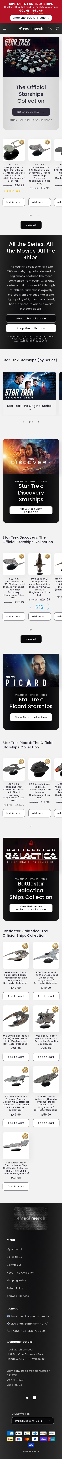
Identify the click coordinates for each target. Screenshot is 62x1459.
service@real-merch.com (36, 1316)
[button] (4, 28)
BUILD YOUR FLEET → (31, 112)
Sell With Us (14, 1257)
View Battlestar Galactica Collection (31, 908)
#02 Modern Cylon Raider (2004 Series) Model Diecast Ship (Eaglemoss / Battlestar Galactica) (16, 978)
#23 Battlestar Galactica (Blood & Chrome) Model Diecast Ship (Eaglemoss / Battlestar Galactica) (46, 1103)
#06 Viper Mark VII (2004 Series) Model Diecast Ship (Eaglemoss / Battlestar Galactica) (46, 978)
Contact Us (14, 1264)
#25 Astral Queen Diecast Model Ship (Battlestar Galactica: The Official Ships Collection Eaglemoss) (16, 1168)
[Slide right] (38, 215)
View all (31, 225)
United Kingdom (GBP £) (29, 1421)
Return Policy (15, 1288)
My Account (14, 1249)
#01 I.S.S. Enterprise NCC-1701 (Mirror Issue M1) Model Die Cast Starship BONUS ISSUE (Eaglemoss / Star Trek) (14, 172)
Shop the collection (31, 328)
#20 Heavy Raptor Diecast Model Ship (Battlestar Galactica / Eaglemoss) (46, 1039)
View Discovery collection (31, 510)
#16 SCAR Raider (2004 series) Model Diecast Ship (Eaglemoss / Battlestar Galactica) (16, 1039)
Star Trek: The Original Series (29, 406)
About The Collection (20, 1272)
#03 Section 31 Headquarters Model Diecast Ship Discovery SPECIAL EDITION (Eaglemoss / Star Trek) (40, 586)
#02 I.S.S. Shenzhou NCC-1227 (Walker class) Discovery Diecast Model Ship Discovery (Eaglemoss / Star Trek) (40, 174)
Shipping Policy (16, 1280)
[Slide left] (23, 215)
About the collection (31, 318)
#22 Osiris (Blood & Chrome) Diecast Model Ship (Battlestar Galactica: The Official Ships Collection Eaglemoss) (16, 1103)
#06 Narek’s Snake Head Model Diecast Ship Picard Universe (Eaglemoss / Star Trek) (40, 791)
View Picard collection (31, 717)
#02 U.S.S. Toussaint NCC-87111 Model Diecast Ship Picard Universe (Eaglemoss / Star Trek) (14, 792)
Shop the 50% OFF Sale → (31, 18)
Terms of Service (18, 1296)
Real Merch (34, 1451)
